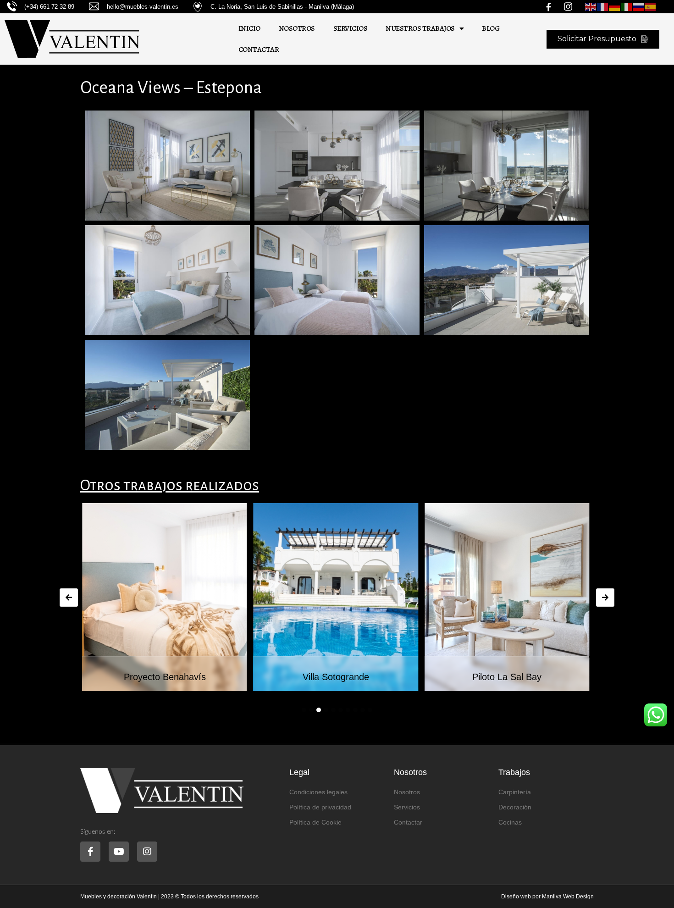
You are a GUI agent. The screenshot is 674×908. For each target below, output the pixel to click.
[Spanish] (651, 7)
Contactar (258, 49)
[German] (615, 7)
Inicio (249, 28)
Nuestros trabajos (420, 28)
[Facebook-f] (90, 852)
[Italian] (627, 7)
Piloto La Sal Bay (506, 677)
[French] (603, 7)
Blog (490, 28)
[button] (304, 710)
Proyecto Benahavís (165, 677)
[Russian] (639, 7)
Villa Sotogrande (336, 677)
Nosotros (297, 28)
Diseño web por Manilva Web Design (547, 896)
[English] (591, 7)
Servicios (350, 28)
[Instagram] (147, 852)
